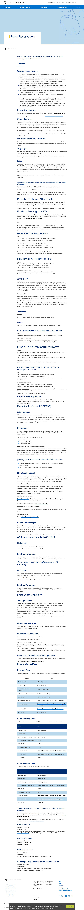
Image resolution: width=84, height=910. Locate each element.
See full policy (27, 842)
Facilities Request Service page (34, 218)
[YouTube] (66, 896)
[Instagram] (69, 896)
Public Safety (26, 403)
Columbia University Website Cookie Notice (41, 908)
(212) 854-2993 (37, 888)
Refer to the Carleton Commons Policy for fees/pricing (51, 750)
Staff (62, 2)
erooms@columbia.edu (23, 833)
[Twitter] (62, 896)
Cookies (36, 899)
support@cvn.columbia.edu (29, 577)
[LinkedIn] (72, 896)
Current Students (51, 2)
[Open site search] (79, 3)
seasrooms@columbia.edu (37, 821)
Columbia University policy (58, 113)
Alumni (66, 2)
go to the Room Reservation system (31, 813)
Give (75, 2)
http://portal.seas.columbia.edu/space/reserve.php (30, 661)
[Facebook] (59, 896)
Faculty (58, 2)
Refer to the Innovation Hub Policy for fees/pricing (50, 709)
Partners (71, 2)
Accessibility (37, 897)
